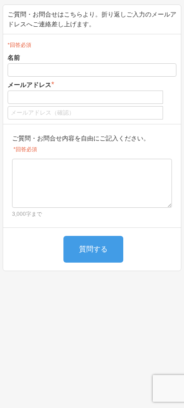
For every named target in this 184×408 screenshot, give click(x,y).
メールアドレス (31, 84)
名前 (14, 57)
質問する (93, 249)
